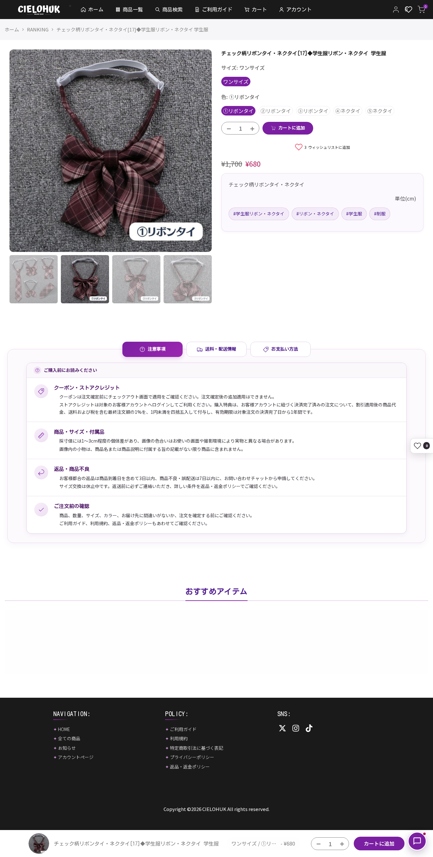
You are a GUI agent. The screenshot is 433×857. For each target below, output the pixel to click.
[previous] (22, 150)
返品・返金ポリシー (132, 523)
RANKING (37, 29)
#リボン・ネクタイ (315, 213)
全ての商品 (69, 738)
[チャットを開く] (417, 841)
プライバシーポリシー (192, 757)
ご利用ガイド (72, 523)
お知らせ (67, 748)
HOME (64, 729)
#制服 (379, 213)
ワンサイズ (236, 81)
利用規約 (99, 523)
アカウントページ (76, 757)
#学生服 (354, 213)
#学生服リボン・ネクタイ (258, 213)
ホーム (12, 29)
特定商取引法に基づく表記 (196, 748)
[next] (199, 150)
